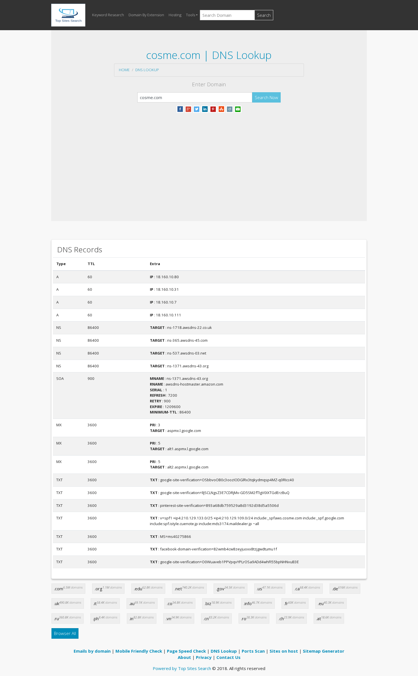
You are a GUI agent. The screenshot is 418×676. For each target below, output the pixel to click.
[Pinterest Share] (213, 108)
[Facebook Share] (180, 108)
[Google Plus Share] (188, 108)
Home (124, 69)
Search (264, 15)
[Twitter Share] (196, 108)
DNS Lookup (147, 69)
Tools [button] (190, 14)
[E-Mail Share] (237, 108)
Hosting (175, 14)
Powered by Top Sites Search (182, 668)
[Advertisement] (209, 160)
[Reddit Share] (229, 108)
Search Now (266, 97)
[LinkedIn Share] (204, 108)
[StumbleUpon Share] (221, 108)
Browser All (65, 633)
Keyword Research (108, 14)
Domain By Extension (146, 14)
